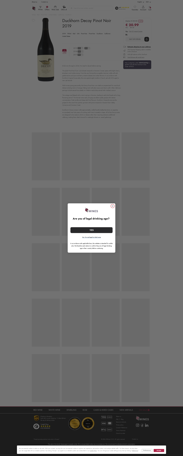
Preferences (147, 450)
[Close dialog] (112, 206)
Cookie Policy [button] (93, 451)
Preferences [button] (135, 451)
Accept (159, 450)
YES (91, 230)
